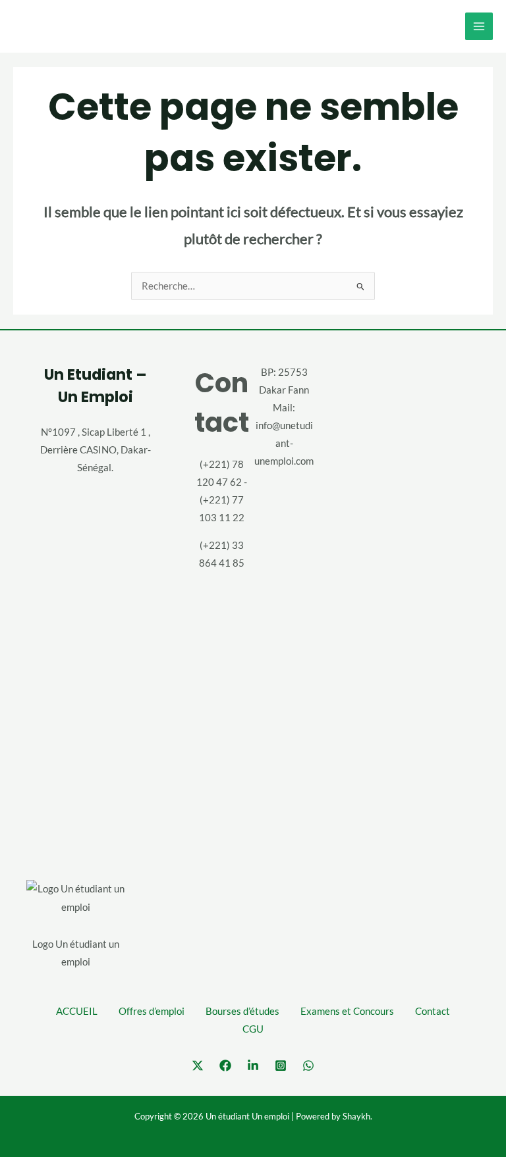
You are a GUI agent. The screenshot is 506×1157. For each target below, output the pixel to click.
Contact (432, 1011)
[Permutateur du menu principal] (479, 26)
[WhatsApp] (308, 1065)
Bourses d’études (242, 1011)
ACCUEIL (77, 1011)
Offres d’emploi (151, 1011)
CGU (253, 1029)
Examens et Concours (347, 1011)
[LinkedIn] (253, 1065)
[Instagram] (281, 1065)
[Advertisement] (411, 596)
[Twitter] (198, 1065)
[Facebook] (225, 1065)
